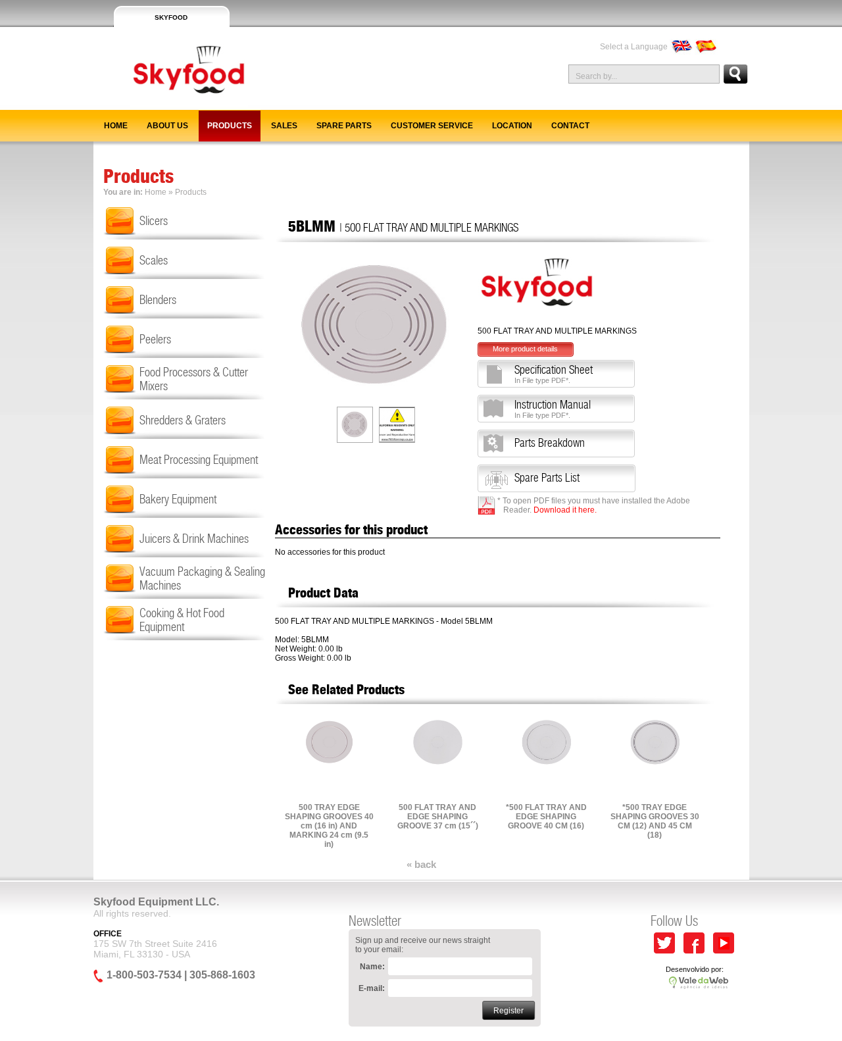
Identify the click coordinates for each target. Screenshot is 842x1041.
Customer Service (432, 125)
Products (229, 125)
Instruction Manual (552, 408)
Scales (153, 260)
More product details (525, 349)
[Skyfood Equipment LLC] (170, 104)
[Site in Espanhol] (706, 46)
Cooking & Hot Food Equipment (181, 620)
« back (421, 864)
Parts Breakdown (549, 442)
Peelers (155, 339)
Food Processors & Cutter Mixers (193, 379)
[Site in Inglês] (681, 46)
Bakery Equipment (177, 499)
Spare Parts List (547, 477)
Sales (284, 125)
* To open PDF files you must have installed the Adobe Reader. (593, 505)
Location (512, 125)
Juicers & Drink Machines (194, 539)
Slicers (153, 221)
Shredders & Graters (182, 420)
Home (116, 125)
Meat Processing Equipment (198, 460)
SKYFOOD (171, 17)
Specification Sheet (553, 373)
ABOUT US (167, 125)
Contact (570, 125)
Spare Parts (344, 125)
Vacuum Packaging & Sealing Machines (202, 578)
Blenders (157, 300)
